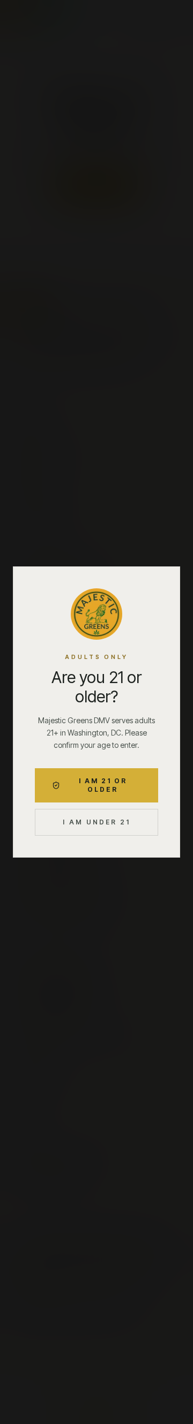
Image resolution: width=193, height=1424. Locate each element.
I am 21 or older (103, 785)
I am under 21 (96, 822)
